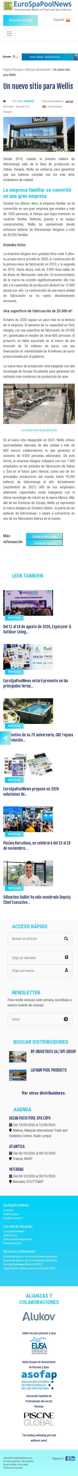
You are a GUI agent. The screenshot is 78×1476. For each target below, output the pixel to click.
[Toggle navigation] (9, 33)
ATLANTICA (16, 1146)
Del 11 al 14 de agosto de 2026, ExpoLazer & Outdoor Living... (37, 629)
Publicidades (10, 1214)
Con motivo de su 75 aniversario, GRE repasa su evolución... (38, 737)
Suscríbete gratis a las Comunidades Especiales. (30, 1260)
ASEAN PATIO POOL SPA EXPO (29, 1118)
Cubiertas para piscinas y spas (39, 1333)
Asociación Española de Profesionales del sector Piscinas (39, 1401)
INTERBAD (16, 1169)
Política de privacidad (13, 1468)
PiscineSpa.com (12, 1243)
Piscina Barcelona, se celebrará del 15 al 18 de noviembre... (36, 846)
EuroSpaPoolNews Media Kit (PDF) (22, 1264)
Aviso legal (23, 1464)
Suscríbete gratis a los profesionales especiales (30, 1256)
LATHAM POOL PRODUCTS (49, 1070)
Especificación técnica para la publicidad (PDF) (29, 1268)
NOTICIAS (14, 617)
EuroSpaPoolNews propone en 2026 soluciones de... (31, 792)
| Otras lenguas (54, 106)
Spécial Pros (10, 1235)
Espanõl (59, 20)
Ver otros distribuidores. (44, 1093)
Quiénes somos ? (13, 1218)
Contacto (8, 1210)
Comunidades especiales (17, 1239)
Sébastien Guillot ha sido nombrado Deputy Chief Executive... (37, 900)
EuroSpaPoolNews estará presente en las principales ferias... (35, 683)
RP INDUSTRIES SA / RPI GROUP (53, 1051)
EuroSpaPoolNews (13, 1231)
